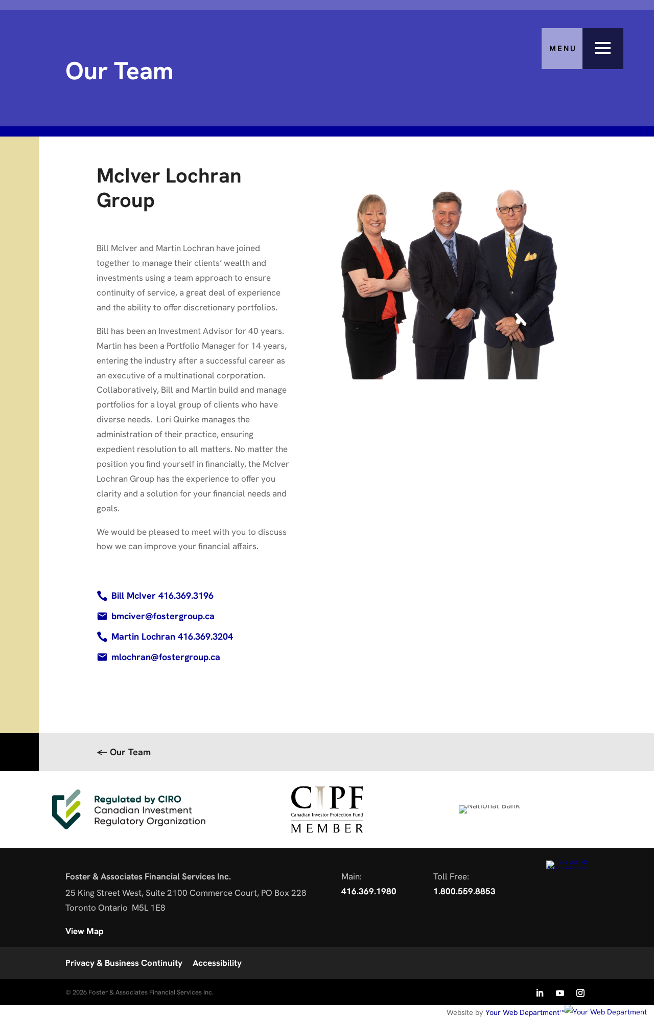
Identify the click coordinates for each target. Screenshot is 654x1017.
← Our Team (124, 752)
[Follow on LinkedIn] (539, 993)
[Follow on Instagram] (580, 993)
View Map (84, 931)
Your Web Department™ (525, 1012)
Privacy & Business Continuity (123, 962)
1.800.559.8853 (464, 891)
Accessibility (217, 962)
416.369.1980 (368, 891)
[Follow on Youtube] (560, 993)
